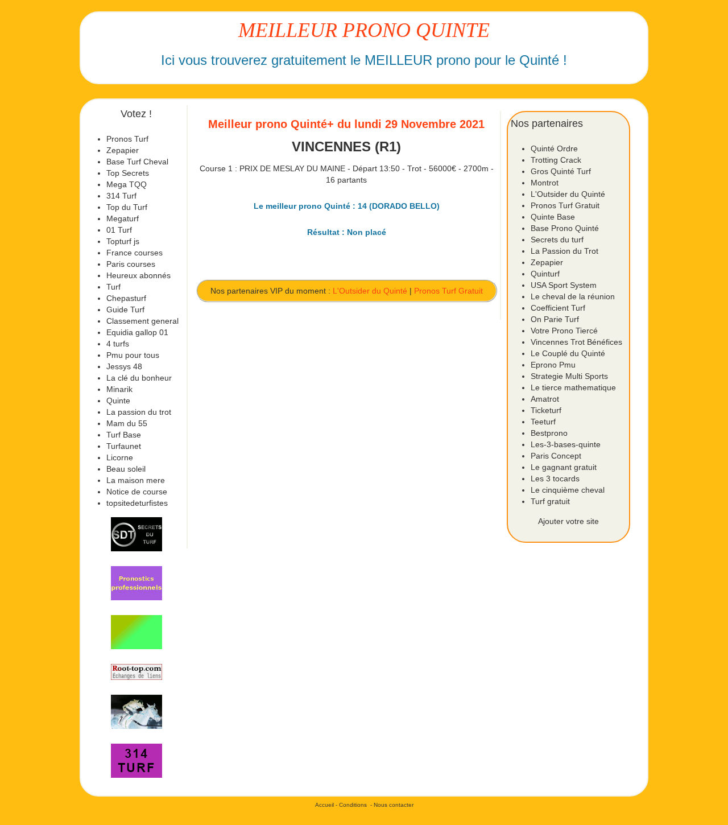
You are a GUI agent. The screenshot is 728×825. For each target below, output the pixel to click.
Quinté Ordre (554, 148)
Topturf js (122, 241)
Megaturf (122, 218)
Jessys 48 (124, 366)
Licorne (119, 457)
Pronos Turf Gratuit (448, 290)
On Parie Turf (555, 319)
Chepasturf (126, 298)
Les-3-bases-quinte (566, 444)
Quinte (118, 400)
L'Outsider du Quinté (370, 290)
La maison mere (135, 480)
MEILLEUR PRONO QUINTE (364, 30)
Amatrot (545, 398)
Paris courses (130, 264)
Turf (113, 286)
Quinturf (545, 273)
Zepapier (122, 150)
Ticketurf (546, 410)
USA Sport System (564, 285)
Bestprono (549, 433)
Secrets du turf (557, 239)
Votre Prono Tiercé (564, 330)
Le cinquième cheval (568, 489)
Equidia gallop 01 (137, 332)
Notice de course (136, 491)
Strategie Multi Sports (569, 376)
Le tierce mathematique (573, 387)
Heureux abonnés (138, 275)
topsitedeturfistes (137, 503)
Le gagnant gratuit (564, 467)
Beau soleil (126, 468)
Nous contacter (393, 805)
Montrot (545, 182)
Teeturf (543, 421)
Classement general (142, 320)
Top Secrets (127, 173)
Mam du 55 (126, 423)
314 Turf (121, 195)
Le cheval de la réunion (573, 296)
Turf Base (123, 434)
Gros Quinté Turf (561, 171)
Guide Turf (125, 309)
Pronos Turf (127, 138)
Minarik (119, 389)
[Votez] (136, 534)
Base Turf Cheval (137, 161)
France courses (134, 252)
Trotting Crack (556, 159)
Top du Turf (126, 207)
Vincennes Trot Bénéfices (576, 341)
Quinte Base (553, 216)
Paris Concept (556, 455)
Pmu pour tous (132, 355)
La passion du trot (138, 411)
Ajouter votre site (568, 521)
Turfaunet (123, 446)
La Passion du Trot (564, 250)
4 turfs (117, 343)
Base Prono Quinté (565, 228)
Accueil (324, 805)
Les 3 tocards (555, 478)
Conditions (353, 805)
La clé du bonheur (139, 377)
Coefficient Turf (558, 307)
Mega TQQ (126, 184)
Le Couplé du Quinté (568, 353)
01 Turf (119, 229)
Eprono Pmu (553, 364)
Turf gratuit (550, 501)
